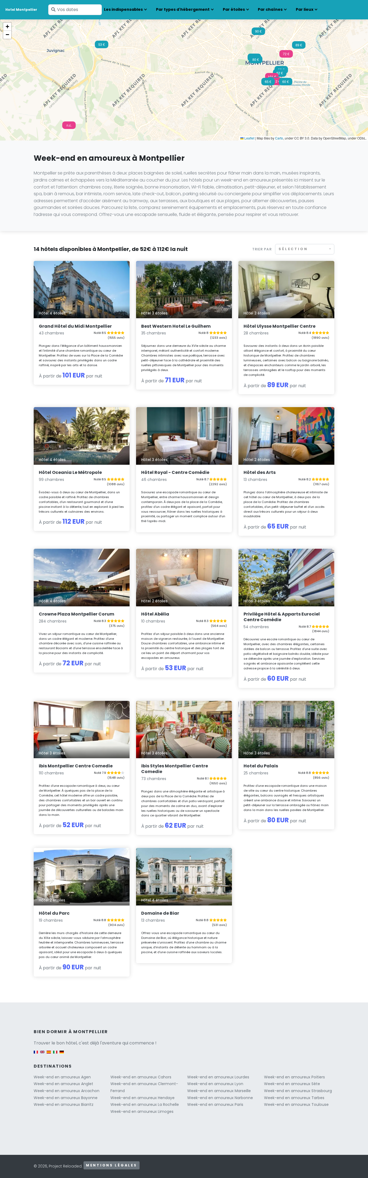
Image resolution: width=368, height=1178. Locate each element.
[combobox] (304, 249)
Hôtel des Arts (260, 472)
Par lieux (304, 9)
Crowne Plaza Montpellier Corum (76, 614)
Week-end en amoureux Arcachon (66, 1090)
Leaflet (249, 138)
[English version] (42, 1054)
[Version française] (36, 1054)
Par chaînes (270, 9)
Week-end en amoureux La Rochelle (144, 1104)
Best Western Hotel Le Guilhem (176, 326)
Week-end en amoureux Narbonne (220, 1097)
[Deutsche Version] (62, 1054)
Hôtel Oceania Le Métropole (70, 472)
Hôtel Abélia (155, 614)
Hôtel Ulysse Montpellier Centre (279, 326)
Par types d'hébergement (183, 9)
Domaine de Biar (160, 913)
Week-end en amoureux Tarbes (294, 1097)
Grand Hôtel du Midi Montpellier (75, 326)
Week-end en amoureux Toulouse (296, 1104)
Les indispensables (123, 9)
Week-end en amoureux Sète (292, 1083)
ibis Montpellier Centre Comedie (76, 766)
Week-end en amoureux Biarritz (63, 1104)
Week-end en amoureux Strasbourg (298, 1090)
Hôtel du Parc (54, 913)
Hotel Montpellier (21, 9)
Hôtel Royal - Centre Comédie (175, 472)
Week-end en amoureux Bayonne (66, 1097)
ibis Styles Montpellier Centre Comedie (174, 769)
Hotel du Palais (261, 766)
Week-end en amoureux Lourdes (218, 1077)
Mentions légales (111, 1165)
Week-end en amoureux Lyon (215, 1083)
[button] (276, 83)
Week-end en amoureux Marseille (219, 1090)
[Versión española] (49, 1054)
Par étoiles (234, 9)
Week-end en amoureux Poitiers (294, 1077)
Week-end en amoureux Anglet (63, 1083)
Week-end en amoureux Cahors (140, 1077)
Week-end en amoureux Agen (62, 1077)
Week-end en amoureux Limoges (141, 1111)
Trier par (262, 249)
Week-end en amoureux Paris (215, 1104)
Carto (279, 138)
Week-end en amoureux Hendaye (142, 1097)
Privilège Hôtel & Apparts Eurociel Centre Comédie (282, 617)
